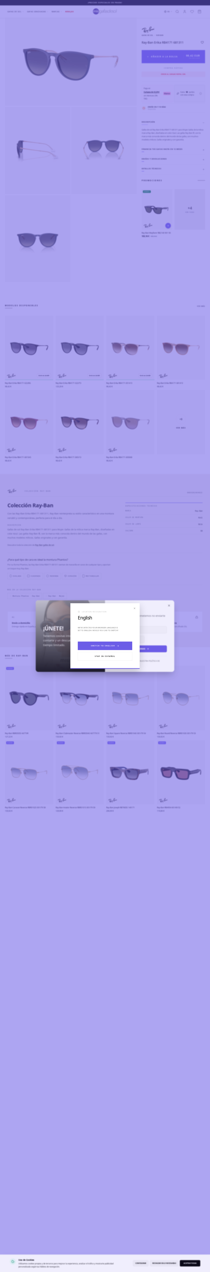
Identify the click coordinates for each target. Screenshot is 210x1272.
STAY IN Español (105, 656)
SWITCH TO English (103, 646)
